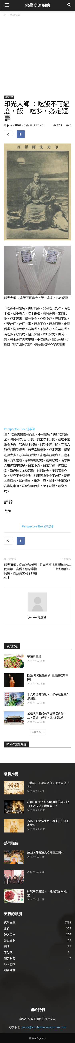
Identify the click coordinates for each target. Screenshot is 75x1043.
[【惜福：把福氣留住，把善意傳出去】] (14, 788)
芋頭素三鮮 (34, 656)
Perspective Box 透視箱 (19, 429)
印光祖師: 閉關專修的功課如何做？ (55, 567)
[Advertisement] (37, 56)
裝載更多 (36, 732)
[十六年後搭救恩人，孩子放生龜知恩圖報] (14, 699)
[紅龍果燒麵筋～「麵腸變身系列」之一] (14, 896)
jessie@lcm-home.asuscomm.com (44, 1027)
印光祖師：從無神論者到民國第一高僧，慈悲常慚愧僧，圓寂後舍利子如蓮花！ (20, 571)
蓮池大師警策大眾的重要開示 (45, 852)
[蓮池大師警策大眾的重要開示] (14, 857)
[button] (69, 5)
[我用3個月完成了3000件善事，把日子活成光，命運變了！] (14, 807)
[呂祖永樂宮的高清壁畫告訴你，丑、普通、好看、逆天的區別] (14, 718)
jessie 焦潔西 (14, 125)
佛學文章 (15, 15)
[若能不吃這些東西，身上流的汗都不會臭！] (14, 826)
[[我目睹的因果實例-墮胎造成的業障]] (14, 680)
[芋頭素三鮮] (14, 661)
